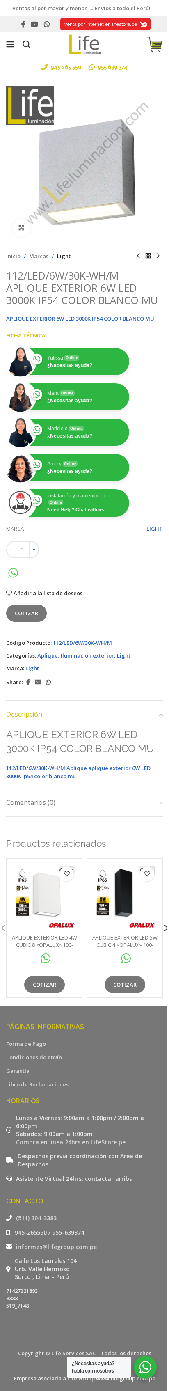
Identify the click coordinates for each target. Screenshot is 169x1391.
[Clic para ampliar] (21, 227)
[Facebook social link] (23, 24)
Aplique (47, 655)
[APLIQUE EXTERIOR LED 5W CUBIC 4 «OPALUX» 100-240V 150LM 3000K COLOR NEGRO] (124, 896)
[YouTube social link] (34, 24)
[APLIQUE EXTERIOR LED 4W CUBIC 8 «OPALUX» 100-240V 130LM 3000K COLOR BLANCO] (44, 896)
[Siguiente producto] (158, 256)
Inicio (13, 256)
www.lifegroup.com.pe (125, 1378)
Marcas (38, 256)
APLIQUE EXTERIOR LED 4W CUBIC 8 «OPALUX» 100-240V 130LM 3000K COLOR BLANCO (44, 949)
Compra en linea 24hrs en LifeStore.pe (71, 1142)
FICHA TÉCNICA (26, 335)
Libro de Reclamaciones (37, 1084)
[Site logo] (84, 43)
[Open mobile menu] (10, 44)
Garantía (18, 1071)
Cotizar (26, 613)
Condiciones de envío (34, 1057)
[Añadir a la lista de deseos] (66, 874)
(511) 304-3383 (36, 1218)
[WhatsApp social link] (46, 24)
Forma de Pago (26, 1043)
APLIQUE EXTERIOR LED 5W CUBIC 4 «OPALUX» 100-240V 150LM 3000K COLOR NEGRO (125, 949)
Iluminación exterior (87, 655)
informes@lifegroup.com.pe (56, 1247)
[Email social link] (38, 682)
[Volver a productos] (148, 256)
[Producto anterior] (138, 256)
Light (64, 256)
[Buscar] (26, 44)
